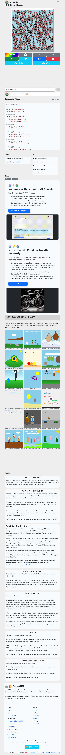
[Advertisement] (32, 76)
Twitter (35, 710)
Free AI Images (12, 732)
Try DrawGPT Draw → (18, 284)
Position (14, 179)
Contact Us (36, 716)
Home (9, 710)
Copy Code (56, 99)
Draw (12, 54)
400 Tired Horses (14, 5)
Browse (9, 713)
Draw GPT (36, 724)
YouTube (35, 713)
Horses (8, 179)
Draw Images (11, 737)
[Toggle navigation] (58, 2)
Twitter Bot (11, 726)
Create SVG (11, 735)
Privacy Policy (45, 752)
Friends (35, 718)
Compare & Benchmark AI (15, 721)
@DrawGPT (16, 162)
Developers (11, 724)
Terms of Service (55, 752)
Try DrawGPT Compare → (19, 211)
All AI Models (11, 716)
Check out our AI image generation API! (19, 565)
